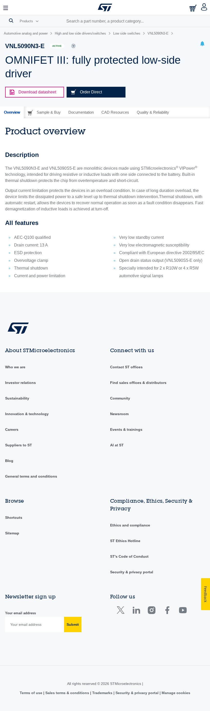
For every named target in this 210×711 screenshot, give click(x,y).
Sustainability (17, 398)
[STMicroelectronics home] (105, 7)
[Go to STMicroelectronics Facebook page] (167, 611)
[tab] (12, 112)
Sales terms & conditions (67, 693)
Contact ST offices (126, 367)
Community (120, 398)
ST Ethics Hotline (125, 541)
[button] (6, 7)
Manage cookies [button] (175, 693)
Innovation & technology (27, 414)
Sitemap (12, 533)
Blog (9, 461)
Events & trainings (126, 429)
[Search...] (11, 20)
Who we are (15, 367)
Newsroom (119, 414)
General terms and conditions (31, 476)
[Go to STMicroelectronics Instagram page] (151, 611)
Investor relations (20, 383)
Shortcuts (13, 517)
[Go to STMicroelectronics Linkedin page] (136, 611)
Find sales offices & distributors (138, 383)
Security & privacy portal (131, 572)
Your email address (20, 613)
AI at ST (117, 445)
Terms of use (31, 693)
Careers (11, 429)
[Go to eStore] (193, 8)
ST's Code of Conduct (129, 556)
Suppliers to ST (18, 445)
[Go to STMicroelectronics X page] (122, 611)
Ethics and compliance (130, 525)
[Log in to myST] (204, 7)
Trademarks (102, 693)
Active (57, 46)
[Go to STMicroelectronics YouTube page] (183, 611)
